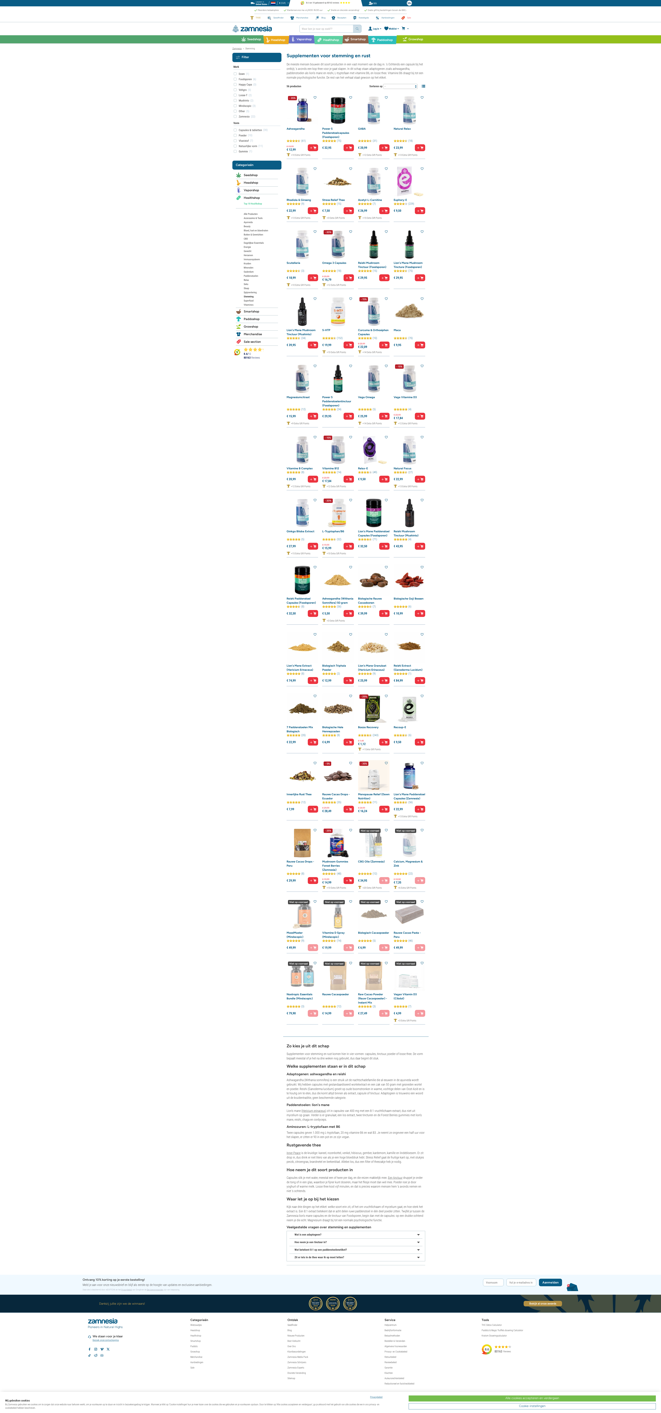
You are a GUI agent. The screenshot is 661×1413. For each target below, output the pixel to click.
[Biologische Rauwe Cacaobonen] (374, 580)
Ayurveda (248, 222)
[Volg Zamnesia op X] (108, 1349)
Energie (247, 247)
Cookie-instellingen (532, 1406)
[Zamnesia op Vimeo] (102, 1349)
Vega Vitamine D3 (405, 397)
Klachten (389, 1373)
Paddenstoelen (251, 275)
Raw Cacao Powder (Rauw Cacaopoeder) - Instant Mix (372, 998)
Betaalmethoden (392, 1335)
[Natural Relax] (409, 110)
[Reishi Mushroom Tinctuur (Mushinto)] (409, 513)
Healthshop (252, 198)
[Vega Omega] (374, 379)
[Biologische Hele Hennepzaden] (338, 709)
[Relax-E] (374, 450)
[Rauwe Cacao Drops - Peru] (302, 843)
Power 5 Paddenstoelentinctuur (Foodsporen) (336, 401)
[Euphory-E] (409, 181)
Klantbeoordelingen (296, 1351)
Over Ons (291, 1346)
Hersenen (248, 255)
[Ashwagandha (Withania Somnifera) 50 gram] (338, 580)
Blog (289, 1330)
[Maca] (409, 311)
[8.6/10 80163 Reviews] (255, 349)
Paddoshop (252, 319)
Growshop (251, 326)
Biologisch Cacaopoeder (373, 932)
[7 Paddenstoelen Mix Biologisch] (302, 709)
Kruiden (247, 263)
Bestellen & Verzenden (395, 1341)
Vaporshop (251, 190)
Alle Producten (251, 214)
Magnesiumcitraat (298, 397)
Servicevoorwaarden (155, 1289)
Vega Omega (366, 397)
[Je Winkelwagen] (405, 29)
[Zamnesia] (263, 28)
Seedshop (251, 175)
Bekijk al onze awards (542, 1303)
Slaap (246, 288)
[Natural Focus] (409, 450)
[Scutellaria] (302, 244)
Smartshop (251, 311)
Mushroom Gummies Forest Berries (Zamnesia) (335, 865)
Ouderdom (249, 271)
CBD (246, 238)
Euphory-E (400, 200)
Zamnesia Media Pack (297, 1357)
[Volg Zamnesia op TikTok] (89, 1355)
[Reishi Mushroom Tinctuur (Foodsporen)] (374, 244)
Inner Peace (294, 1153)
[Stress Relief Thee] (338, 181)
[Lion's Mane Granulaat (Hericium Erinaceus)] (374, 647)
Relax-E (363, 468)
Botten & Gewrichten (253, 234)
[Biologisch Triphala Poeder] (338, 647)
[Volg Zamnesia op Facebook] (89, 1349)
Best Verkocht (293, 1341)
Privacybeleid (126, 1289)
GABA (362, 128)
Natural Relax (402, 128)
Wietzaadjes (196, 1325)
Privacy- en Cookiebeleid (396, 1351)
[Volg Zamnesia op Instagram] (95, 1349)
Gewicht (247, 251)
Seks (246, 284)
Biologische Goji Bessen (408, 598)
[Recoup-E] (409, 709)
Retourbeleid (390, 1357)
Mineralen (248, 267)
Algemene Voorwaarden (396, 1346)
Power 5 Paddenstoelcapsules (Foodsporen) (335, 133)
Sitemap (291, 1378)
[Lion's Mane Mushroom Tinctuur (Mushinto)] (302, 311)
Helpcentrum (391, 1325)
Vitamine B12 (330, 468)
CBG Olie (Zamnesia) (371, 861)
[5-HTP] (338, 311)
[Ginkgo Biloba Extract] (302, 513)
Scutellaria (293, 263)
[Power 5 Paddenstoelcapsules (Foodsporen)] (338, 110)
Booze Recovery (368, 727)
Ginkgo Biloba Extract (300, 531)
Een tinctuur (395, 1177)
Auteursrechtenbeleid (394, 1378)
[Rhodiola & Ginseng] (302, 181)
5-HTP (326, 330)
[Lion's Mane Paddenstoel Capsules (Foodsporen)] (374, 513)
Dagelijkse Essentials (254, 242)
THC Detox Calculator (492, 1325)
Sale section (252, 342)
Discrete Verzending (296, 1373)
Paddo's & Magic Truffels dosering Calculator (502, 1330)
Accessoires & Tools (253, 218)
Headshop (251, 183)
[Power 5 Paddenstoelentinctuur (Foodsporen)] (338, 379)
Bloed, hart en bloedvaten (256, 230)
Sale (192, 1367)
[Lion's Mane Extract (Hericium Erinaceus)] (302, 647)
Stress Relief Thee (333, 200)
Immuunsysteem (252, 259)
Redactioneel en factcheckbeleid (399, 1383)
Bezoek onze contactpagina (106, 1340)
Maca (397, 330)
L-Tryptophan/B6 (333, 531)
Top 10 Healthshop (253, 203)
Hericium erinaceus (313, 1111)
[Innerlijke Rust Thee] (302, 776)
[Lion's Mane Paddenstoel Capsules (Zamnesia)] (409, 776)
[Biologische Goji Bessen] (409, 580)
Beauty (247, 226)
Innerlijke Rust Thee (299, 794)
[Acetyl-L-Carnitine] (374, 181)
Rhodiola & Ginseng (299, 200)
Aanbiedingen (196, 1362)
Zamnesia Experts (295, 1367)
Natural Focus (402, 468)
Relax (246, 280)
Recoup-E (400, 727)
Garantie (388, 1367)
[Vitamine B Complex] (302, 450)
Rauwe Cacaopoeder (335, 994)
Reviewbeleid (391, 1362)
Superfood (249, 300)
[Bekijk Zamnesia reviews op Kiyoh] (237, 352)
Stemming (249, 296)
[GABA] (374, 110)
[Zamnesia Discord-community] (102, 1355)
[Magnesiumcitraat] (302, 379)
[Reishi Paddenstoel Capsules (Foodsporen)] (302, 580)
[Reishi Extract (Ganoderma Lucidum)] (409, 647)
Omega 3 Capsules (334, 263)
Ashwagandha (296, 128)
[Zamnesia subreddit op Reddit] (95, 1355)
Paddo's (194, 1346)
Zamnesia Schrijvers (296, 1362)
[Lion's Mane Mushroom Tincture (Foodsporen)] (409, 244)
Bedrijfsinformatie (393, 1330)
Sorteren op (375, 86)
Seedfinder (292, 1325)
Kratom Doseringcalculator (494, 1335)
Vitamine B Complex (300, 468)
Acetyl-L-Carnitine (370, 200)
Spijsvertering (250, 292)
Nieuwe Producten (296, 1335)
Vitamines (248, 304)
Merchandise (253, 334)
